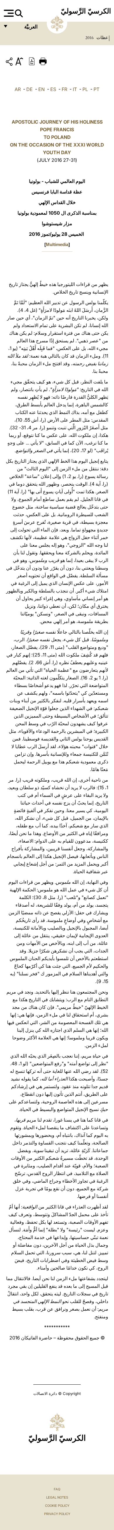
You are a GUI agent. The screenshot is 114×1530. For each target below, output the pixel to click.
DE (29, 89)
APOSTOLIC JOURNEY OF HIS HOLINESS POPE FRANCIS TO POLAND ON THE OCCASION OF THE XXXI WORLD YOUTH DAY (57, 137)
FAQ (57, 1489)
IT (75, 89)
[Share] (10, 63)
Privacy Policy (57, 1514)
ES (53, 89)
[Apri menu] (8, 13)
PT (96, 89)
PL (85, 89)
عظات (101, 37)
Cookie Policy (57, 1506)
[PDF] (32, 61)
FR (64, 89)
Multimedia (57, 244)
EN (41, 89)
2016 (89, 37)
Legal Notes (57, 1497)
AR (18, 89)
